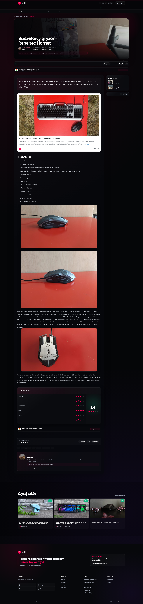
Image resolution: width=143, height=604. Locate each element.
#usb (52, 447)
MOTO (68, 3)
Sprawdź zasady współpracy (98, 563)
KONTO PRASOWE (22, 7)
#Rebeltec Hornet (46, 447)
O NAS (44, 7)
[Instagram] (103, 3)
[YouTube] (109, 3)
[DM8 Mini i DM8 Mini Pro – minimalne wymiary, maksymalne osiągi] (110, 82)
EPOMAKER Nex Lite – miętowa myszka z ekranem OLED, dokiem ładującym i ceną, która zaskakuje (33, 523)
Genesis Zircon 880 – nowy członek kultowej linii (105, 522)
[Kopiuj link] (126, 64)
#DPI (19, 447)
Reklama (109, 582)
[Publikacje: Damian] (22, 461)
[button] (59, 226)
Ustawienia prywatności (110, 601)
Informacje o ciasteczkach (90, 579)
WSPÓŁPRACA (31, 7)
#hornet (23, 447)
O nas (85, 585)
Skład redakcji (87, 587)
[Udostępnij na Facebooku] (119, 64)
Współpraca (110, 579)
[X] (106, 3)
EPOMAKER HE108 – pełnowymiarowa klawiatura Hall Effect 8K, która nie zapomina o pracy (71, 523)
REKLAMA (38, 7)
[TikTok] (111, 3)
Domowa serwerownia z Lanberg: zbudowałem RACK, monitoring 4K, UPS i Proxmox (51, 11)
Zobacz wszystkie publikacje (33, 468)
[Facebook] (100, 3)
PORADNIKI (76, 3)
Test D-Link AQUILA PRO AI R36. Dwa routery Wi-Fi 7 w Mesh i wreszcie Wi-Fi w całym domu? (120, 87)
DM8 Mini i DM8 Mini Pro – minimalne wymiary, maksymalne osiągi (88, 11)
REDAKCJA (50, 7)
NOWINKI (45, 3)
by (121, 601)
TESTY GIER (62, 3)
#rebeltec (38, 447)
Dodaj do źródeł (122, 69)
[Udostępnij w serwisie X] (122, 64)
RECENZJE (52, 3)
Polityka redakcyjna (68, 7)
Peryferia (32, 16)
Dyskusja (107, 64)
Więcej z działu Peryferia (120, 495)
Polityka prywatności (89, 582)
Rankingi (83, 3)
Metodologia (57, 7)
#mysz (33, 447)
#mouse (28, 447)
